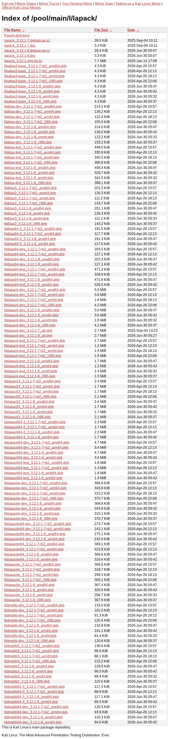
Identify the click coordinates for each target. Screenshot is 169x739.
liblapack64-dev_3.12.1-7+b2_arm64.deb (36, 447)
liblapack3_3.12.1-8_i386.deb (27, 417)
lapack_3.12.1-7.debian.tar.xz (27, 40)
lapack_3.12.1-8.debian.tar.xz (27, 50)
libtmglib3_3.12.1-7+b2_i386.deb (30, 661)
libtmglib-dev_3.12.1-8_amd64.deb (31, 625)
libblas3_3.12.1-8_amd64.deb (27, 208)
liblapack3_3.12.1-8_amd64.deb (29, 402)
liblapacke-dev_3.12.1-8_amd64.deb (32, 503)
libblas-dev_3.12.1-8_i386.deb (28, 142)
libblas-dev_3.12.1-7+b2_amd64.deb (33, 106)
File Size (101, 30)
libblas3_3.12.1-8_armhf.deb (26, 218)
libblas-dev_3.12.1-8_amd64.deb (30, 127)
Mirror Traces (49, 3)
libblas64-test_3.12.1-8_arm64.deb (31, 285)
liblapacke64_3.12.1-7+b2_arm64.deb (34, 549)
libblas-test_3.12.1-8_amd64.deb (29, 168)
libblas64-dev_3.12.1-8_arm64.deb (31, 264)
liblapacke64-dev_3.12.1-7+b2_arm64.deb (37, 529)
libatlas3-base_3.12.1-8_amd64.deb (32, 86)
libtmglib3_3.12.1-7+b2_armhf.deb (31, 656)
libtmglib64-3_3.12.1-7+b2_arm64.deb (34, 692)
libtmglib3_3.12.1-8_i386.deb (27, 681)
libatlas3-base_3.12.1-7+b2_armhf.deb (34, 76)
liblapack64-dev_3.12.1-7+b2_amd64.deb (36, 442)
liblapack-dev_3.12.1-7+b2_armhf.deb (33, 300)
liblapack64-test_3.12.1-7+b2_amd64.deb (36, 463)
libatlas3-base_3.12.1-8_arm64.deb (32, 91)
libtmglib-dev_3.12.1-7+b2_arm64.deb (34, 610)
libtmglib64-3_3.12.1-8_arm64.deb (31, 702)
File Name (12, 30)
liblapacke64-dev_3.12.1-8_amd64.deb (34, 534)
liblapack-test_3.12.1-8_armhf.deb (30, 371)
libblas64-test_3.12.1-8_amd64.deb (31, 280)
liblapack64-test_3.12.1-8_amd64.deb (33, 473)
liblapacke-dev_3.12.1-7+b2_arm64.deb (35, 488)
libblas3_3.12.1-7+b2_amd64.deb (30, 188)
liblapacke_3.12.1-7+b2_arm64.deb (32, 569)
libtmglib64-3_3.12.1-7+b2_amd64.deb (34, 687)
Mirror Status (26, 3)
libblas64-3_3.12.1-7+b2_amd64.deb (33, 229)
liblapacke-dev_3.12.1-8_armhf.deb (31, 513)
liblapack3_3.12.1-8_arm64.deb (29, 407)
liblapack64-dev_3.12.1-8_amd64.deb (33, 452)
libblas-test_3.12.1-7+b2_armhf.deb (31, 157)
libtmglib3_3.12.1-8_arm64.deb (28, 671)
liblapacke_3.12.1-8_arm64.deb (29, 590)
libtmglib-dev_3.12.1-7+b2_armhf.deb (33, 615)
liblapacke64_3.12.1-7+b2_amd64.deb (34, 544)
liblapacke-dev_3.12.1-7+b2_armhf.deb (34, 493)
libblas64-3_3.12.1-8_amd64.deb (30, 239)
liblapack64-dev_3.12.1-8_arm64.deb (33, 457)
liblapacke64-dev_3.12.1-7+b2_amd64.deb (37, 524)
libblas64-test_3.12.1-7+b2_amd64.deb (34, 269)
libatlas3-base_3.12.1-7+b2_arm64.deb (35, 71)
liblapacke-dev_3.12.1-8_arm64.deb (32, 508)
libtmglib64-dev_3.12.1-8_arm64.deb (33, 722)
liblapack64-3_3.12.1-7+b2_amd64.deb (35, 422)
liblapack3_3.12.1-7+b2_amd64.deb (32, 381)
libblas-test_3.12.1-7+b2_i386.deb (30, 162)
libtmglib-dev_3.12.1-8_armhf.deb (30, 636)
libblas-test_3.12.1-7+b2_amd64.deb (32, 147)
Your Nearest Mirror (77, 3)
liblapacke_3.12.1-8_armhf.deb (28, 595)
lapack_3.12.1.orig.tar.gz (23, 61)
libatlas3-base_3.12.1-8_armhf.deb (31, 96)
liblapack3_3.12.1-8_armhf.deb (28, 412)
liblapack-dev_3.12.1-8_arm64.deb (31, 315)
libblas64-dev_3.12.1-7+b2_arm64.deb (34, 254)
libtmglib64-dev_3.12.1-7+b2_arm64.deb (36, 712)
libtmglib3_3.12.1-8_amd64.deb (29, 666)
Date (131, 30)
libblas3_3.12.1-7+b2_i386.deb (28, 203)
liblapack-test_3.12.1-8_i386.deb (29, 376)
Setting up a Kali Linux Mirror (138, 3)
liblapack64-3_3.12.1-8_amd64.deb (32, 432)
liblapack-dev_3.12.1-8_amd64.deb (31, 310)
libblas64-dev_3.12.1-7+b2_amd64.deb (35, 249)
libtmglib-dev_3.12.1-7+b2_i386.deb (32, 620)
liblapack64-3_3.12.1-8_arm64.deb (31, 437)
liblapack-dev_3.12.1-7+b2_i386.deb (32, 305)
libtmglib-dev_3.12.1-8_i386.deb (29, 641)
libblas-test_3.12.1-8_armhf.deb (28, 178)
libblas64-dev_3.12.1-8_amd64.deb (32, 259)
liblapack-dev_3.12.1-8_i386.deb (29, 325)
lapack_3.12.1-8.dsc (20, 55)
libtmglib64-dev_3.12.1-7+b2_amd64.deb (36, 707)
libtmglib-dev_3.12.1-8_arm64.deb (31, 631)
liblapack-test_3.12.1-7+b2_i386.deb (32, 356)
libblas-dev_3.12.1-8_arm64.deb (29, 132)
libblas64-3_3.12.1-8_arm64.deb (29, 244)
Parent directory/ (17, 35)
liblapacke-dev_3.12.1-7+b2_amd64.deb (35, 483)
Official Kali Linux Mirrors (21, 7)
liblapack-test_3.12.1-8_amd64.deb (31, 361)
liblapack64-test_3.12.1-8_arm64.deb (33, 478)
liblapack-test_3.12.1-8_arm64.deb (31, 366)
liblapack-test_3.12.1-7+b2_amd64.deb (34, 341)
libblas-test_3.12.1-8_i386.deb (27, 183)
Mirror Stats (104, 3)
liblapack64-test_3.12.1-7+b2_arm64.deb (36, 468)
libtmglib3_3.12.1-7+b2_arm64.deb (31, 651)
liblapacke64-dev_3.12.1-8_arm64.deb (34, 539)
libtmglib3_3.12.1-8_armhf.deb (28, 676)
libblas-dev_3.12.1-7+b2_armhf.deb (32, 117)
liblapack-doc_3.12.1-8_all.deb (28, 335)
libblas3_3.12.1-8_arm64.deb (27, 213)
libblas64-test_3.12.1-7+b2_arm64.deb (34, 274)
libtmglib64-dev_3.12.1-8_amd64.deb (33, 717)
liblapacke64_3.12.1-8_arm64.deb (31, 559)
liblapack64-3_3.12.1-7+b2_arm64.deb (34, 427)
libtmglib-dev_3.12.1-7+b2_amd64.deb (34, 605)
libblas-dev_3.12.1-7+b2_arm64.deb (32, 111)
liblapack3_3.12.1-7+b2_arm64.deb (32, 386)
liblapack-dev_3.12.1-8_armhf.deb (30, 320)
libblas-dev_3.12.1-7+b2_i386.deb (31, 122)
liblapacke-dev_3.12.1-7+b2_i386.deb (33, 498)
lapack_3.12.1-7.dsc (20, 45)
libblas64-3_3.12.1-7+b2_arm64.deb (32, 234)
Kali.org (8, 3)
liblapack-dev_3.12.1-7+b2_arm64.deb (34, 295)
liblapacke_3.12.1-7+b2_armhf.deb (31, 575)
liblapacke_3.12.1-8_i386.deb (27, 600)
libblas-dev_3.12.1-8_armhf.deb (29, 137)
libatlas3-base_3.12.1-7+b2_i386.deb (33, 81)
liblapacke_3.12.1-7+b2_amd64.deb (32, 564)
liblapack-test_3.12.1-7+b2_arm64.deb (34, 346)
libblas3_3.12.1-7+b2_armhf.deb (29, 198)
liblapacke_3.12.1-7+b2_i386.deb (30, 580)
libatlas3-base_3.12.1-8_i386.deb (30, 101)
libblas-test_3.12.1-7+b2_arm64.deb (32, 152)
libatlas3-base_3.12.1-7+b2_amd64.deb (35, 66)
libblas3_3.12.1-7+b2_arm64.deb (30, 193)
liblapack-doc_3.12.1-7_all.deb (28, 330)
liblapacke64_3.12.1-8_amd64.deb (31, 554)
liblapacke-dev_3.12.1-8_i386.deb (30, 518)
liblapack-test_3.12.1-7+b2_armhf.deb (33, 351)
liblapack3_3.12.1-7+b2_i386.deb (30, 396)
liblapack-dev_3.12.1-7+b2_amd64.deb (34, 290)
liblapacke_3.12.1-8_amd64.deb (29, 585)
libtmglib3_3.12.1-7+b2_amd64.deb (32, 646)
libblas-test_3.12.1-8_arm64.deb (29, 173)
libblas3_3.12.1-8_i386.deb (25, 224)
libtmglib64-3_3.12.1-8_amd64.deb (31, 697)
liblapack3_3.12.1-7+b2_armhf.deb (31, 391)
